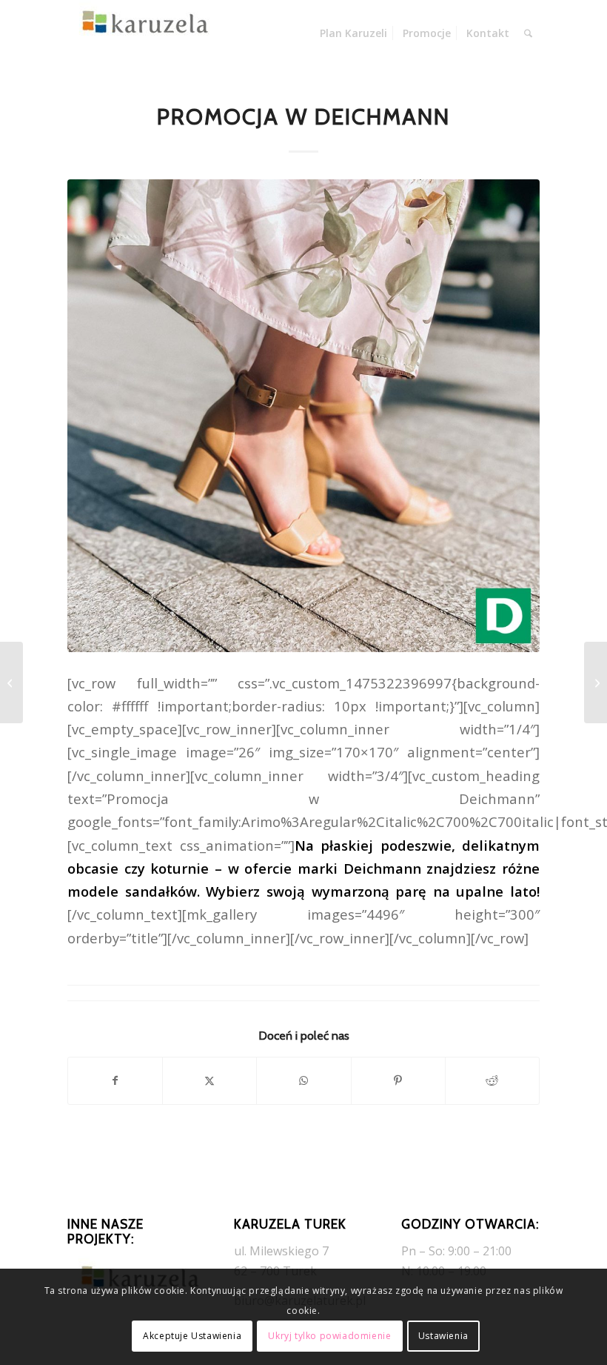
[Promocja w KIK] (11, 682)
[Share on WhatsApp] (303, 1080)
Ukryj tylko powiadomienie (329, 1335)
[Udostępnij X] (209, 1080)
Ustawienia (443, 1335)
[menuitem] (353, 33)
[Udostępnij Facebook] (115, 1080)
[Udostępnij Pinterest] (398, 1080)
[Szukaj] (528, 33)
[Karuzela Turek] (141, 33)
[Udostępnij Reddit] (492, 1080)
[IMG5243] (303, 415)
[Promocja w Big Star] (595, 682)
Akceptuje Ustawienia (192, 1335)
